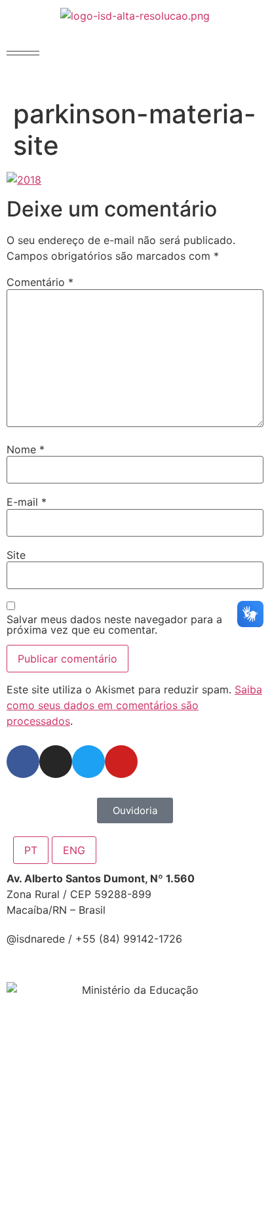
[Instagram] (55, 761)
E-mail (27, 502)
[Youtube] (121, 761)
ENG (74, 850)
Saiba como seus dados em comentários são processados (134, 705)
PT (30, 850)
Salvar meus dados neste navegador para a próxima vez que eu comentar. (114, 624)
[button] (23, 53)
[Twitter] (88, 761)
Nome (26, 449)
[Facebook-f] (23, 761)
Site (16, 555)
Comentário (40, 282)
